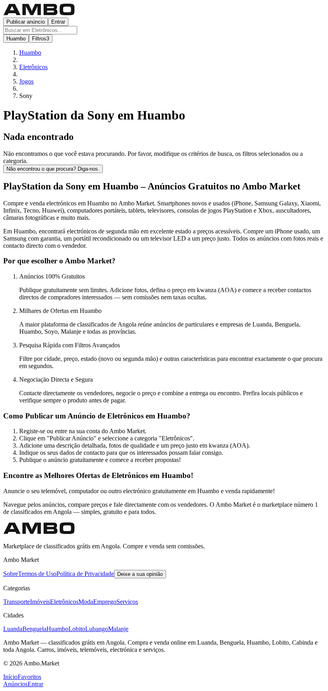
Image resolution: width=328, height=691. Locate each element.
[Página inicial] (39, 13)
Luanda (12, 628)
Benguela (34, 628)
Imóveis (40, 601)
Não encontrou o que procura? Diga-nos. (53, 169)
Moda (85, 601)
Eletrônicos (64, 601)
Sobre (10, 573)
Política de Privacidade (85, 573)
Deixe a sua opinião (140, 574)
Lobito (76, 628)
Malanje (118, 628)
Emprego (104, 601)
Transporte (16, 601)
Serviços (127, 601)
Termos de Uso (37, 573)
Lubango (96, 628)
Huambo (57, 628)
